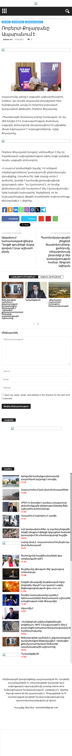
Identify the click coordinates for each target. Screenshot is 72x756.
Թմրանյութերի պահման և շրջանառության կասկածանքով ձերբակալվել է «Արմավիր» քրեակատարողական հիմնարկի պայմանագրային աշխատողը (12, 309)
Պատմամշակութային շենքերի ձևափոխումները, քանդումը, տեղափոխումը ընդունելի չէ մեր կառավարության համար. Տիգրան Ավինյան (55, 251)
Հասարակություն (34, 22)
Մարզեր (6, 22)
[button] (66, 11)
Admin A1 (8, 39)
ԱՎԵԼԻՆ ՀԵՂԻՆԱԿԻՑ (51, 276)
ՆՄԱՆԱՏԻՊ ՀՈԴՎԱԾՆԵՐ (23, 276)
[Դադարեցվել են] (36, 290)
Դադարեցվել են (33, 300)
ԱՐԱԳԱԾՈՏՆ (18, 22)
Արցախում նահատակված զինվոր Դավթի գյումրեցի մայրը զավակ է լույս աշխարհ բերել (18, 244)
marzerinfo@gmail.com (47, 707)
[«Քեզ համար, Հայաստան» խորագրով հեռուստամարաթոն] (59, 290)
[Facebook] (36, 714)
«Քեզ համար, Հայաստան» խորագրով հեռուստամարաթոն (59, 303)
